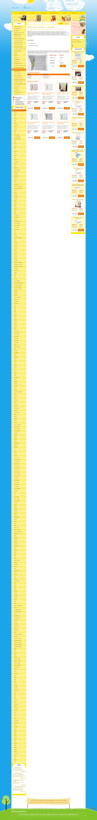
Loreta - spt (16, 476)
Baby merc (16, 171)
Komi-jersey (16, 426)
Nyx (15, 583)
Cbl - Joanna (17, 223)
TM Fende (16, 720)
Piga (15, 601)
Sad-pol (15, 673)
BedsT (15, 190)
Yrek (15, 755)
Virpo (15, 735)
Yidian (15, 751)
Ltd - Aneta (16, 496)
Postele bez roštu (18, 92)
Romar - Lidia (17, 663)
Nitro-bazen (16, 580)
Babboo (16, 167)
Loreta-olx (16, 484)
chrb (15, 363)
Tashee (15, 710)
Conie (15, 245)
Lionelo (15, 445)
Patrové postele (17, 51)
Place (15, 607)
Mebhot (15, 537)
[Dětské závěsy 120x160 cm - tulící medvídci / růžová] (33, 90)
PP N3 (15, 622)
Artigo (15, 151)
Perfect (15, 597)
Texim (15, 718)
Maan (15, 504)
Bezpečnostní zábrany (19, 67)
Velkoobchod (17, 94)
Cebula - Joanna (17, 237)
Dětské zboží (17, 71)
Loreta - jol (16, 465)
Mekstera (16, 546)
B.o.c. (15, 165)
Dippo (15, 272)
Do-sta (15, 278)
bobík (15, 200)
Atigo (15, 155)
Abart (15, 112)
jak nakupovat (41, 800)
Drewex (16, 299)
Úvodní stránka (22, 13)
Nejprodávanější (19, 104)
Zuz (15, 761)
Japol (15, 387)
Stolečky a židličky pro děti (20, 83)
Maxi (15, 523)
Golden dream (17, 346)
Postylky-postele (17, 609)
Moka (15, 558)
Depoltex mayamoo (18, 266)
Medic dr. (16, 543)
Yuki (15, 757)
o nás (35, 800)
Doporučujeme (19, 101)
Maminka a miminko (18, 81)
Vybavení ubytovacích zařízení (19, 33)
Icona (15, 365)
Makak (15, 513)
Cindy (15, 241)
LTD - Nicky (16, 498)
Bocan (15, 202)
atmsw (15, 159)
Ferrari (15, 322)
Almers (15, 128)
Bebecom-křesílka (18, 188)
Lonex (15, 453)
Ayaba (15, 163)
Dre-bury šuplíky (17, 287)
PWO (15, 648)
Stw (15, 702)
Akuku (15, 118)
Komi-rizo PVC (17, 428)
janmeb (15, 381)
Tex (15, 716)
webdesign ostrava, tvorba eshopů (37, 814)
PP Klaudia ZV (17, 617)
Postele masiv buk (18, 42)
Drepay (15, 295)
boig (15, 204)
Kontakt (64, 13)
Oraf (15, 587)
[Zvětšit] (37, 70)
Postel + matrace (18, 36)
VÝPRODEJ (16, 90)
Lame (15, 437)
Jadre (15, 379)
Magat (15, 511)
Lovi (15, 492)
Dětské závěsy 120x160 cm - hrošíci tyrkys (63, 123)
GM (15, 328)
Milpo (15, 552)
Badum (15, 178)
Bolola (15, 206)
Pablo (15, 589)
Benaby (16, 196)
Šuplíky (15, 53)
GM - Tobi (16, 338)
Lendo (15, 439)
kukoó (15, 435)
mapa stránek (63, 800)
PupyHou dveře (17, 640)
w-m (15, 741)
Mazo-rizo (16, 533)
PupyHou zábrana (18, 644)
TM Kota (16, 722)
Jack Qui (16, 377)
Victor (15, 733)
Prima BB (16, 630)
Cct (15, 231)
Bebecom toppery (18, 186)
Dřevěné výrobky (18, 63)
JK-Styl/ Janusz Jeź (18, 391)
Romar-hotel (17, 667)
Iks (14, 369)
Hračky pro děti (17, 75)
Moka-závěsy (17, 560)
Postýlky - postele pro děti (19, 49)
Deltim (15, 256)
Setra (15, 677)
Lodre (15, 451)
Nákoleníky (16, 570)
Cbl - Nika (16, 227)
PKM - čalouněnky (18, 605)
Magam (15, 509)
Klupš (15, 416)
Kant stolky (16, 408)
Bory (15, 211)
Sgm (15, 679)
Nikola (15, 578)
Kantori (15, 410)
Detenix (16, 270)
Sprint (15, 691)
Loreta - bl (16, 457)
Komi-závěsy (17, 430)
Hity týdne (16, 30)
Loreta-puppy (17, 488)
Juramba (16, 400)
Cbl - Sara (16, 229)
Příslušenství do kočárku (19, 79)
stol (15, 698)
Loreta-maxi (16, 480)
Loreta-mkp (16, 482)
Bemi (15, 192)
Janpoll (15, 385)
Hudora (15, 356)
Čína (15, 250)
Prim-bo (16, 628)
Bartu (15, 182)
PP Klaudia (16, 615)
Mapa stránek (75, 13)
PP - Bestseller (17, 611)
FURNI (15, 326)
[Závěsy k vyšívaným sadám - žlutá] (63, 91)
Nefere (15, 574)
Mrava (15, 566)
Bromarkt (16, 215)
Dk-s (15, 274)
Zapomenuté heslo (51, 7)
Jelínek (15, 389)
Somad (15, 687)
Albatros (16, 124)
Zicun (15, 759)
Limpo (15, 441)
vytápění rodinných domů (53, 814)
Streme (15, 700)
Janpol (15, 383)
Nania (15, 572)
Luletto (15, 502)
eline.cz (62, 802)
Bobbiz (15, 198)
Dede (15, 254)
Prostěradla (16, 59)
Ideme (15, 367)
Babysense (16, 176)
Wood (15, 747)
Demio (15, 258)
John (15, 393)
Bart (15, 180)
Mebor (15, 541)
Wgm (15, 745)
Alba (15, 122)
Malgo (15, 519)
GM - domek (16, 332)
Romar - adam (17, 659)
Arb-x (15, 143)
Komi (15, 422)
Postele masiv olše (18, 46)
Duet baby (16, 301)
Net (15, 576)
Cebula (15, 235)
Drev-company (17, 297)
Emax (15, 313)
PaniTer (15, 595)
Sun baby (16, 704)
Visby (15, 737)
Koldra (15, 420)
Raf (15, 650)
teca (15, 714)
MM (15, 556)
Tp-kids (15, 726)
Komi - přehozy (17, 424)
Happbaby (16, 352)
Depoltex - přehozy (18, 262)
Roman (15, 656)
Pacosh (15, 591)
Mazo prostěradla (18, 531)
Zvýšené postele (17, 34)
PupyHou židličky (18, 646)
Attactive (16, 161)
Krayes (15, 432)
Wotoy (15, 749)
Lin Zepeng (16, 443)
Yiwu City (16, 753)
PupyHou (16, 636)
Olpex (15, 585)
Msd (15, 568)
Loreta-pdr (16, 486)
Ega (15, 307)
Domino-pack (17, 280)
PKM (15, 603)
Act (15, 116)
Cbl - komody (17, 225)
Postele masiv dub (18, 44)
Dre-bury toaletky (18, 289)
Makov (15, 515)
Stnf (15, 696)
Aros (15, 147)
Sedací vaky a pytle (18, 77)
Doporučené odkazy (24, 814)
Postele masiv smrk (18, 40)
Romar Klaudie (17, 665)
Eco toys (16, 303)
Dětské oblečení (17, 73)
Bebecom (16, 184)
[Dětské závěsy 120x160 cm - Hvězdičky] (48, 119)
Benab (15, 194)
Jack (15, 375)
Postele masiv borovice (19, 38)
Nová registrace (51, 8)
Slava (15, 683)
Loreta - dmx (17, 461)
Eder (15, 305)
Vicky (15, 730)
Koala (15, 418)
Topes (15, 724)
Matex (15, 521)
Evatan (15, 319)
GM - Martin (16, 334)
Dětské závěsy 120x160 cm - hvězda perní (33, 123)
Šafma (15, 706)
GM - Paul (16, 336)
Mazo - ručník (17, 529)
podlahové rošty (63, 814)
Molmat (15, 562)
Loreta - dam (17, 459)
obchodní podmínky (50, 800)
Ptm (15, 632)
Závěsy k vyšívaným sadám (47, 29)
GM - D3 (16, 330)
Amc (15, 130)
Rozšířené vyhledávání (66, 23)
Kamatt (15, 404)
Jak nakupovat (43, 13)
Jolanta (15, 395)
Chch (15, 358)
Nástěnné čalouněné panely (20, 65)
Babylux (16, 174)
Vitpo (15, 739)
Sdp (15, 675)
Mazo (15, 525)
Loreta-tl (16, 490)
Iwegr (15, 373)
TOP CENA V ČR (17, 26)
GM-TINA (16, 342)
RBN (15, 654)
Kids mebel (16, 412)
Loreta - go (16, 463)
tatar (15, 712)
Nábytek (16, 55)
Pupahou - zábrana (18, 634)
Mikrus (15, 550)
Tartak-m (16, 708)
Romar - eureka (17, 661)
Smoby (15, 685)
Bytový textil (17, 61)
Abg (15, 114)
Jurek (15, 402)
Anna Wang (16, 134)
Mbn (15, 535)
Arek (15, 145)
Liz (14, 449)
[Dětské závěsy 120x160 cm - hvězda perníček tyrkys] (33, 119)
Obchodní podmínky (54, 13)
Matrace (16, 57)
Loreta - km (16, 467)
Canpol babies (17, 221)
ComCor (16, 243)
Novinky (17, 99)
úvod (32, 800)
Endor (15, 315)
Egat (15, 309)
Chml (15, 361)
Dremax (16, 293)
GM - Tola (16, 340)
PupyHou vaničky (18, 642)
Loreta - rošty (17, 474)
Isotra (15, 371)
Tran (15, 728)
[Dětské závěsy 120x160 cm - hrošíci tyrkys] (63, 119)
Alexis (15, 126)
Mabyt (15, 506)
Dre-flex (16, 291)
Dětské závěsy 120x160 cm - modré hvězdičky (48, 94)
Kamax (15, 406)
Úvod (28, 29)
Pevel (15, 599)
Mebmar (16, 539)
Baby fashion (17, 169)
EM (15, 311)
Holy (15, 354)
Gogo (15, 344)
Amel (15, 132)
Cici (15, 239)
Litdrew (15, 447)
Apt (15, 141)
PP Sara (16, 624)
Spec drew (16, 689)
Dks (15, 276)
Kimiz (15, 414)
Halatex (16, 350)
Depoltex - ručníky (18, 264)
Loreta (15, 455)
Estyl (15, 317)
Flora (15, 324)
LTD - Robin (16, 500)
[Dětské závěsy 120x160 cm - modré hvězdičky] (48, 90)
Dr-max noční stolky (18, 282)
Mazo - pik (16, 527)
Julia (15, 398)
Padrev (15, 593)
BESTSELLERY (17, 28)
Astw (15, 153)
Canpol (15, 219)
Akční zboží (18, 97)
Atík (15, 157)
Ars (15, 149)
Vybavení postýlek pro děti (20, 69)
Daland (15, 252)
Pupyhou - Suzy (17, 638)
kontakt (57, 800)
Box (15, 213)
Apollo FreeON (17, 139)
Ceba (15, 233)
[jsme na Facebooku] (87, 46)
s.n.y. (15, 671)
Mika (15, 548)
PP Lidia (16, 619)
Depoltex (16, 260)
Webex (15, 743)
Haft (15, 348)
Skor (15, 681)
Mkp (15, 554)
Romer (15, 669)
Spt (15, 693)
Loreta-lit (16, 478)
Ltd (15, 494)
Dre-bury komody (18, 285)
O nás (32, 13)
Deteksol (16, 268)
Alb (15, 120)
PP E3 (15, 613)
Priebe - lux (16, 626)
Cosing (15, 248)
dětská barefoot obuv (73, 814)
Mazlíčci (16, 88)
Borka (15, 208)
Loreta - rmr (16, 472)
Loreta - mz (16, 469)
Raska (15, 652)
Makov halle (16, 517)
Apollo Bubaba (17, 137)
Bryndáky (16, 217)
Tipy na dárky (17, 86)
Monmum (16, 564)
